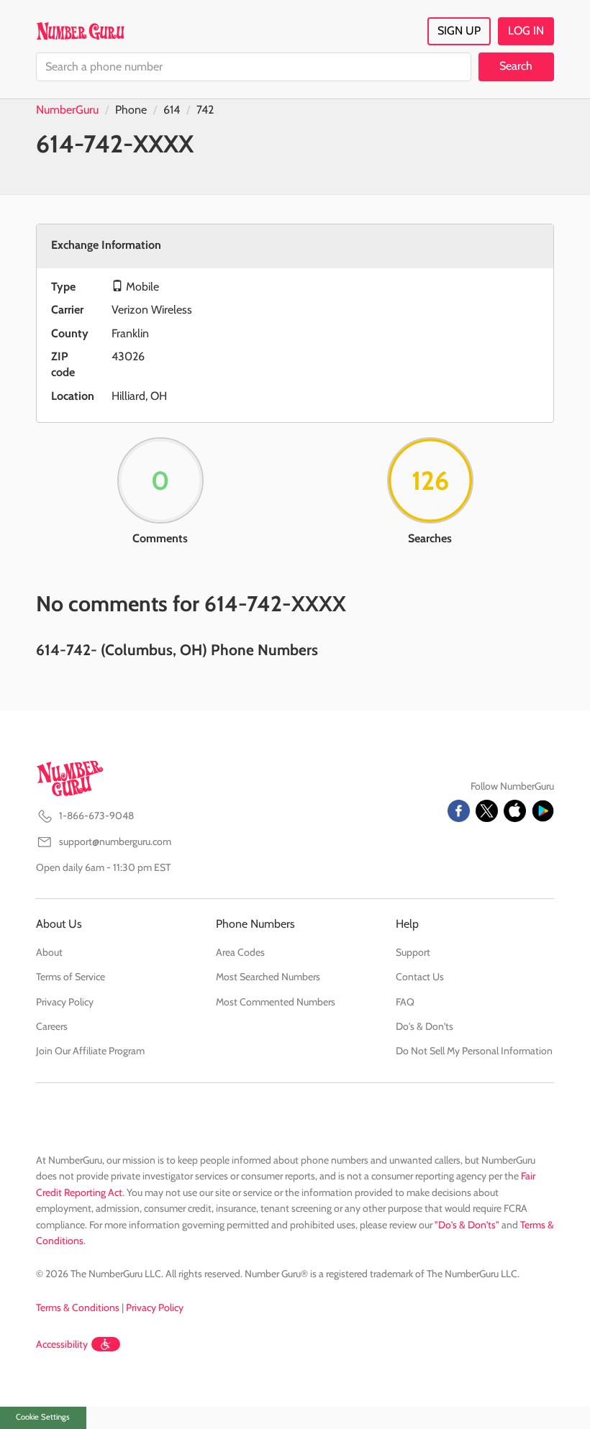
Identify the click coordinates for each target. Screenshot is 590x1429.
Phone (131, 110)
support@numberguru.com (115, 841)
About (49, 952)
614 (171, 110)
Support (413, 952)
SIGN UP (459, 30)
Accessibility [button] (62, 1344)
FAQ (405, 1001)
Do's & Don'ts (424, 1026)
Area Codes (240, 952)
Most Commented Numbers (275, 1001)
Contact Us (420, 976)
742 (205, 110)
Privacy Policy (65, 1001)
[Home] (80, 31)
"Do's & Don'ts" (467, 1224)
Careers (52, 1026)
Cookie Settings (43, 1417)
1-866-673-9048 (96, 815)
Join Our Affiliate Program (90, 1050)
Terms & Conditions (77, 1307)
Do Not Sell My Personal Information (474, 1050)
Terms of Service (70, 976)
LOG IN (526, 30)
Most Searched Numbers (268, 976)
